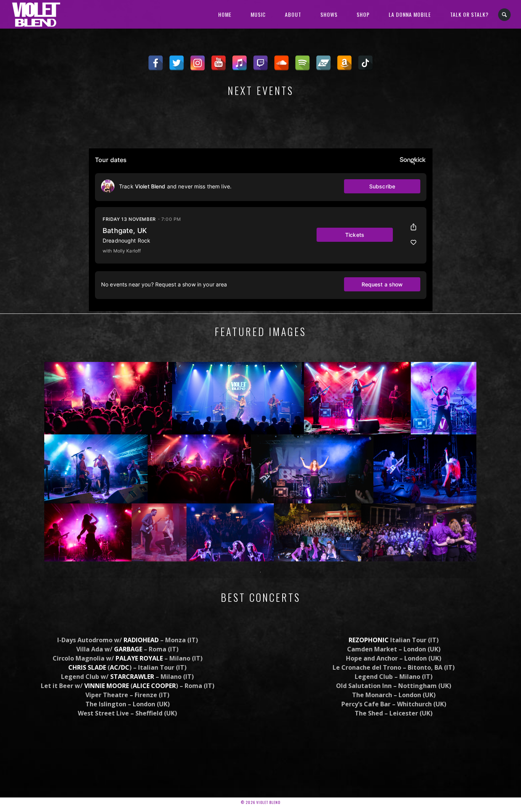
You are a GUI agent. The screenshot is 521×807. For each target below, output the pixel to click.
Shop (363, 14)
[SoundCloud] (281, 63)
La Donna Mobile (410, 14)
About (293, 14)
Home (225, 14)
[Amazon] (344, 63)
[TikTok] (365, 63)
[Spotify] (302, 63)
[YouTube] (218, 63)
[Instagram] (197, 63)
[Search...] (504, 14)
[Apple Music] (239, 63)
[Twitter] (176, 63)
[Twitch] (260, 63)
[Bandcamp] (323, 63)
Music (258, 14)
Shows (329, 14)
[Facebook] (155, 63)
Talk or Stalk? (469, 14)
